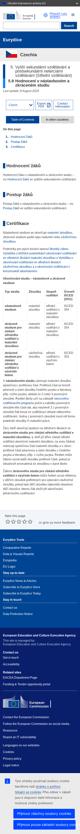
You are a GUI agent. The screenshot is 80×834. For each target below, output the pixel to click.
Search (69, 25)
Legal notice (11, 765)
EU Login (9, 566)
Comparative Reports (17, 547)
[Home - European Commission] (23, 15)
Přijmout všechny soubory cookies (44, 813)
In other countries (57, 119)
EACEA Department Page (20, 677)
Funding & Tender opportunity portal (26, 684)
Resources (10, 730)
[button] (73, 14)
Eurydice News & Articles (19, 580)
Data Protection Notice (18, 614)
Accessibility (11, 664)
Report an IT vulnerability (19, 737)
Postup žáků (19, 141)
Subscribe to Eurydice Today (22, 593)
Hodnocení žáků (21, 136)
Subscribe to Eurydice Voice (21, 587)
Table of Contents (22, 119)
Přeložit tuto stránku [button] (58, 15)
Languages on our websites (21, 745)
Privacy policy (12, 758)
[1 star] (8, 521)
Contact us (10, 607)
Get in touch (11, 657)
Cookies (8, 752)
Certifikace (18, 146)
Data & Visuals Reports (18, 554)
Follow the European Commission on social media (36, 723)
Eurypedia (10, 560)
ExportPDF (41, 105)
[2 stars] (10, 521)
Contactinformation (62, 105)
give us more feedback (59, 522)
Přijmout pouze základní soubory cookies (46, 825)
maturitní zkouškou (59, 232)
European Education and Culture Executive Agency (39, 635)
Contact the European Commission (26, 717)
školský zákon (59, 248)
